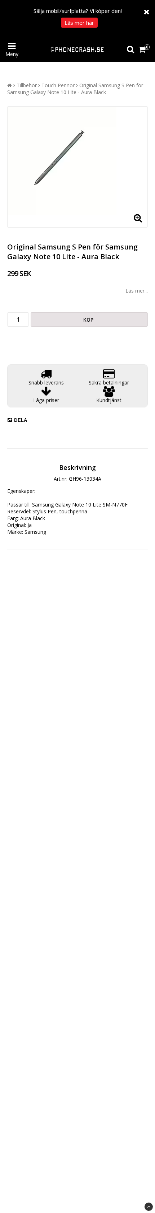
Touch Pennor (58, 85)
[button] (143, 50)
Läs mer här (79, 22)
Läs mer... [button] (136, 290)
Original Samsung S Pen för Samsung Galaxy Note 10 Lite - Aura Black (75, 88)
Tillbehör (27, 85)
